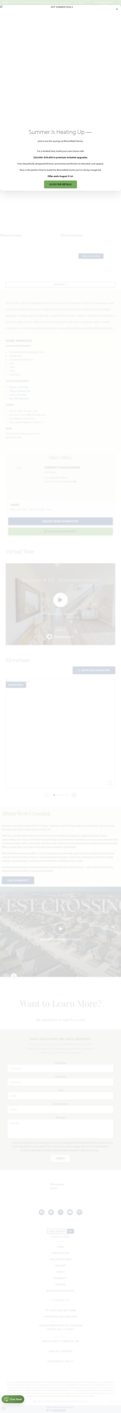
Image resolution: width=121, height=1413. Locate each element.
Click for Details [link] (60, 184)
